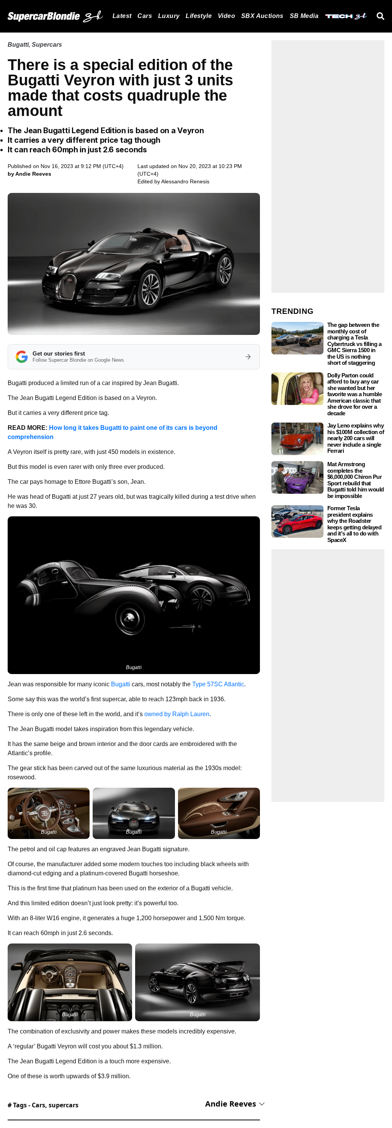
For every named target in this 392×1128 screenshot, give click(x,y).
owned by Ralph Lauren (176, 714)
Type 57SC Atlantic (218, 684)
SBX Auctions (262, 16)
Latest (122, 16)
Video (226, 16)
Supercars (47, 44)
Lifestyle (199, 16)
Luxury (169, 16)
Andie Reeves (230, 1104)
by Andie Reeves (29, 174)
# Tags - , (43, 1105)
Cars (144, 16)
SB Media (304, 16)
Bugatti (18, 44)
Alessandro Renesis (185, 181)
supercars (63, 1105)
